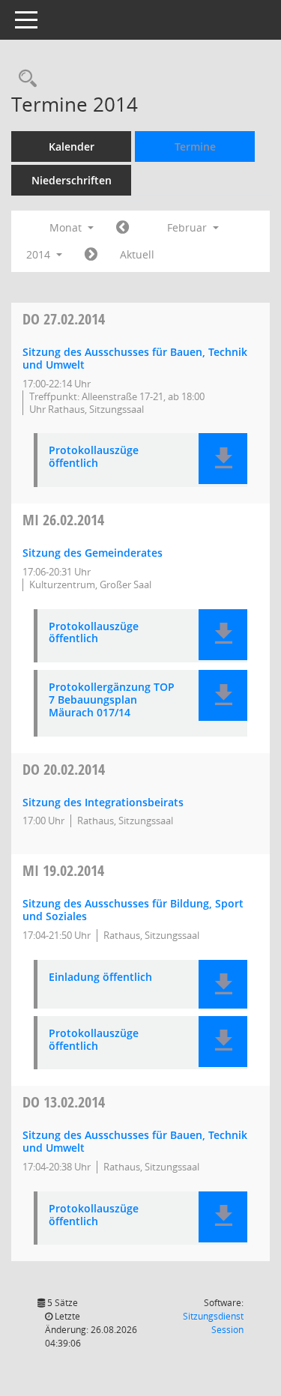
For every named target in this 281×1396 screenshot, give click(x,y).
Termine (195, 146)
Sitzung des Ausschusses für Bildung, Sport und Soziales (133, 909)
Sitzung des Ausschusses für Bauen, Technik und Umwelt (134, 358)
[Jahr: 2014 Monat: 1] (122, 227)
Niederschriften (71, 180)
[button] (223, 458)
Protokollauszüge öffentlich (94, 457)
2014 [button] (39, 254)
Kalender (71, 146)
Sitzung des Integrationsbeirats (103, 802)
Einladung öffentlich (100, 977)
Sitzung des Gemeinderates (92, 553)
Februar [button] (188, 227)
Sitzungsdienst (213, 1323)
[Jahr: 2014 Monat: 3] (91, 254)
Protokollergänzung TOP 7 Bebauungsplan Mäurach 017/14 (112, 700)
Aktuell (137, 254)
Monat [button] (67, 227)
